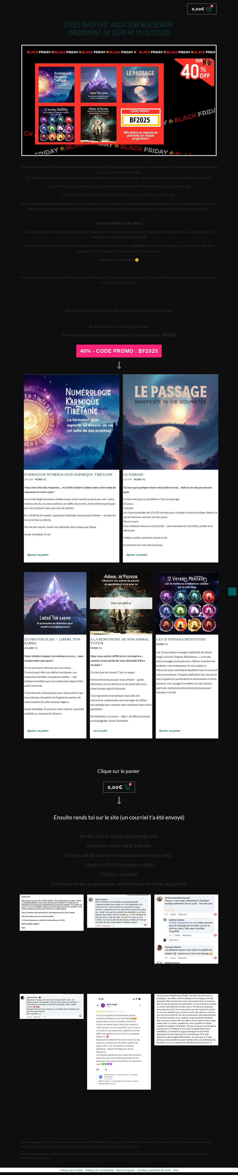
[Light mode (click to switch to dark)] (232, 592)
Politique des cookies (71, 1170)
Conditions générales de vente (154, 1170)
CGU (175, 1170)
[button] (119, 351)
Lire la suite (100, 730)
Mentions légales (125, 1170)
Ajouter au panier (38, 554)
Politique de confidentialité (99, 1170)
